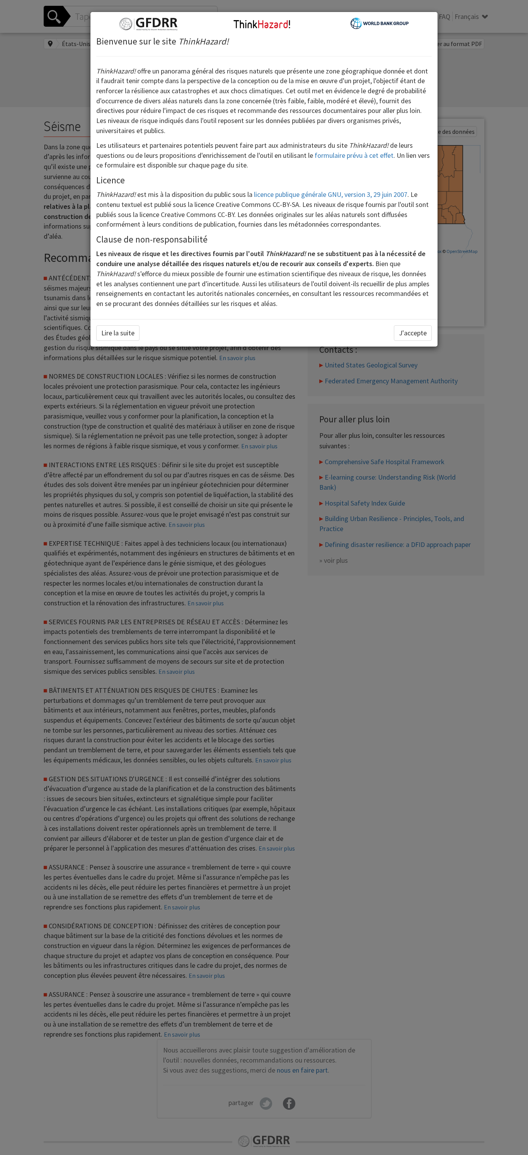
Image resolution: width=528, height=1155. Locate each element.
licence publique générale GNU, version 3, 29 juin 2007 (330, 194)
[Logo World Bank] (380, 22)
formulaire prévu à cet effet (354, 155)
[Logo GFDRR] (148, 23)
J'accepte (413, 332)
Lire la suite (118, 332)
